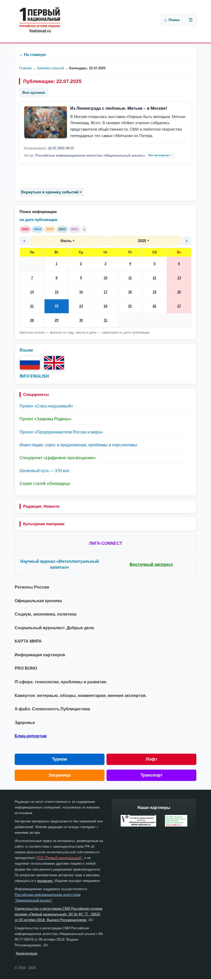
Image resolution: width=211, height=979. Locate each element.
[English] (54, 363)
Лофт (151, 759)
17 (105, 292)
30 (81, 320)
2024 (37, 229)
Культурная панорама (43, 524)
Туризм (59, 759)
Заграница (60, 775)
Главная (25, 68)
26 (154, 306)
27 (179, 306)
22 (56, 306)
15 (56, 292)
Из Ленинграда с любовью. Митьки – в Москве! (118, 108)
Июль (66, 241)
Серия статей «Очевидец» (45, 483)
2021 (74, 229)
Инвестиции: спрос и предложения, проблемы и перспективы (78, 445)
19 (154, 292)
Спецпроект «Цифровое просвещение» (58, 458)
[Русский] (30, 363)
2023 (50, 229)
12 (154, 278)
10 (105, 278)
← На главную (32, 54)
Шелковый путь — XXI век (44, 471)
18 (130, 292)
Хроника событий (50, 68)
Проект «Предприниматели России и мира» (61, 432)
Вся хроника (33, 92)
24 (105, 306)
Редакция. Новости (41, 506)
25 (130, 306)
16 (81, 292)
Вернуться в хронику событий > (51, 192)
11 (130, 278)
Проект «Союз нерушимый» (46, 406)
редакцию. (45, 881)
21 (32, 306)
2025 (25, 229)
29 (56, 320)
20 (179, 292)
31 (105, 320)
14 (32, 292)
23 (81, 306)
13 (179, 278)
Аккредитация (26, 953)
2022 (62, 229)
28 (32, 320)
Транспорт (151, 775)
